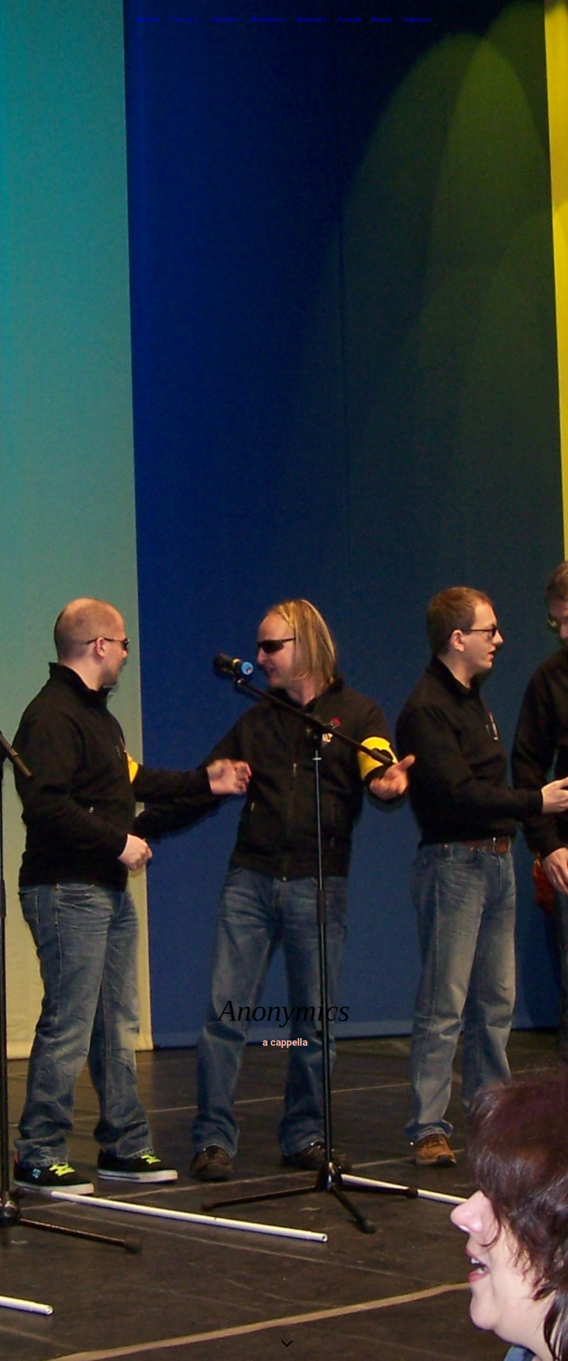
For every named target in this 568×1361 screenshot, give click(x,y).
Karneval (309, 19)
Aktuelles (222, 19)
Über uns (182, 19)
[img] (284, 680)
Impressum (417, 19)
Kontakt (382, 19)
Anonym (349, 19)
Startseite (148, 19)
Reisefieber (267, 19)
